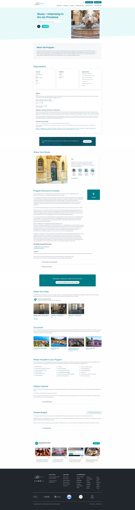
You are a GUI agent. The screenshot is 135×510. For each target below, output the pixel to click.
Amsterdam (79, 480)
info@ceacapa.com (53, 480)
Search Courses (66, 482)
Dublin (78, 487)
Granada (88, 482)
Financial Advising (38, 371)
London (88, 486)
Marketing (38, 129)
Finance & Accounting (71, 128)
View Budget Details (46, 428)
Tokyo (98, 488)
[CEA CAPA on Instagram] (36, 481)
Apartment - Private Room (74, 315)
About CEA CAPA (98, 5)
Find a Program (89, 2)
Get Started (59, 5)
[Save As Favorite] (38, 26)
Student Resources (80, 5)
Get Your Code (87, 141)
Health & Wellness (80, 128)
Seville (98, 484)
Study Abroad (66, 476)
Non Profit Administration (46, 129)
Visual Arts (76, 129)
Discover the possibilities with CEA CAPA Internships (67, 282)
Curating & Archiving (52, 128)
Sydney (98, 486)
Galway (88, 480)
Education (59, 128)
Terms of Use (92, 504)
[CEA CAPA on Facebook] (42, 481)
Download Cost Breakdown (94, 412)
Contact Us (65, 485)
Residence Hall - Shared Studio (41, 315)
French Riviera (90, 479)
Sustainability (70, 129)
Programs (72, 5)
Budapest (79, 484)
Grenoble (88, 484)
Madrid (88, 488)
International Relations (90, 128)
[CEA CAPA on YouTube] (38, 481)
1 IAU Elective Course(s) (39, 248)
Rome (98, 480)
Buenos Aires (79, 485)
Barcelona (79, 482)
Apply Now (45, 26)
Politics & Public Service (58, 129)
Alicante (78, 478)
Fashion (64, 128)
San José (98, 482)
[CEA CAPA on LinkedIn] (40, 481)
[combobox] (49, 21)
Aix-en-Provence (80, 476)
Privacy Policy (99, 504)
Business (37, 128)
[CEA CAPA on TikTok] (34, 481)
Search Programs (66, 480)
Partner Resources (89, 5)
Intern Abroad (66, 478)
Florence (88, 477)
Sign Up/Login (98, 2)
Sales (65, 129)
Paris (98, 477)
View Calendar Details (47, 401)
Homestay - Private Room (57, 315)
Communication (43, 128)
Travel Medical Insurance (63, 372)
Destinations (66, 5)
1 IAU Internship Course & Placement (41, 246)
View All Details (74, 178)
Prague (98, 479)
